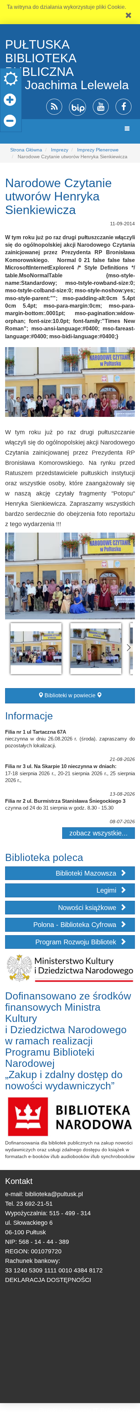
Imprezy (59, 149)
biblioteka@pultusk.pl (54, 1194)
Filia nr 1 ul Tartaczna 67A (35, 732)
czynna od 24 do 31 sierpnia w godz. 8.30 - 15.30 (59, 808)
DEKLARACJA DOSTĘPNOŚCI (48, 1279)
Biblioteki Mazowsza (87, 873)
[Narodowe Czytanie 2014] (36, 648)
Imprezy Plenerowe (98, 149)
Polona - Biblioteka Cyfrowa (75, 924)
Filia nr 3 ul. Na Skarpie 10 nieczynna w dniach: (61, 766)
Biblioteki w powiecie (70, 695)
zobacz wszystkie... (98, 833)
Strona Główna (26, 149)
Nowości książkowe (88, 907)
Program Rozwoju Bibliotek (76, 942)
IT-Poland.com (114, 1410)
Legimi (107, 890)
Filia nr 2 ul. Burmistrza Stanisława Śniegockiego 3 (65, 801)
